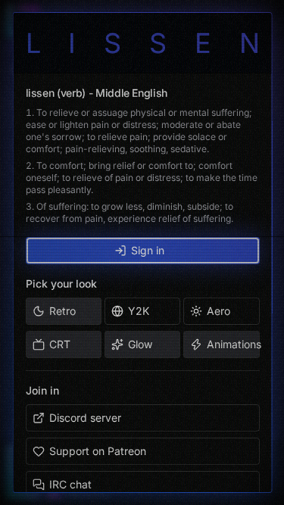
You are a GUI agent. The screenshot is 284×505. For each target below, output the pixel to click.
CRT (59, 344)
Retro (61, 310)
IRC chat (69, 484)
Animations (233, 344)
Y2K (137, 310)
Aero (218, 310)
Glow (139, 344)
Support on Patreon (96, 450)
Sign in (147, 250)
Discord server (84, 417)
